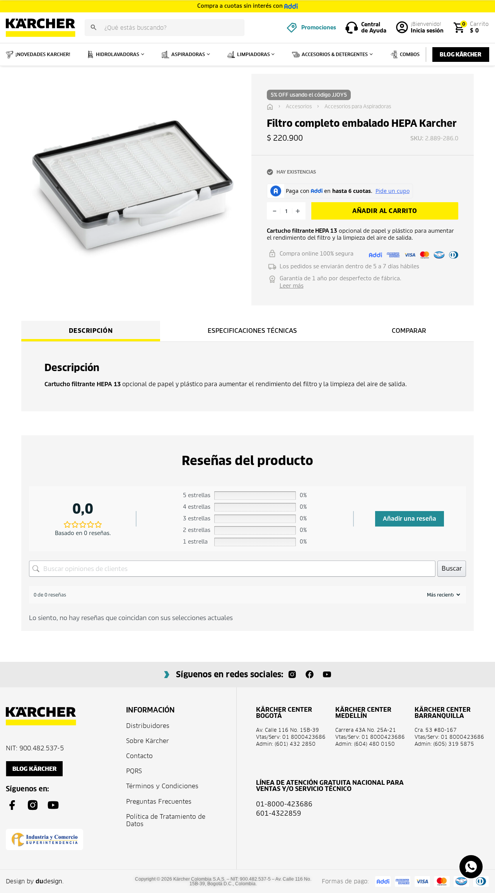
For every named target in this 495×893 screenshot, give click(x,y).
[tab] (90, 331)
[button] (278, 81)
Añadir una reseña (409, 518)
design (49, 881)
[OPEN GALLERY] (132, 185)
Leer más (292, 285)
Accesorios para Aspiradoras (357, 106)
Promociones (318, 27)
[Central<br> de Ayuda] (351, 27)
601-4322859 (278, 813)
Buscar (452, 568)
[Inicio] (270, 107)
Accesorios (299, 106)
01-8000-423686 (284, 804)
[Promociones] (291, 27)
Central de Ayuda (373, 27)
